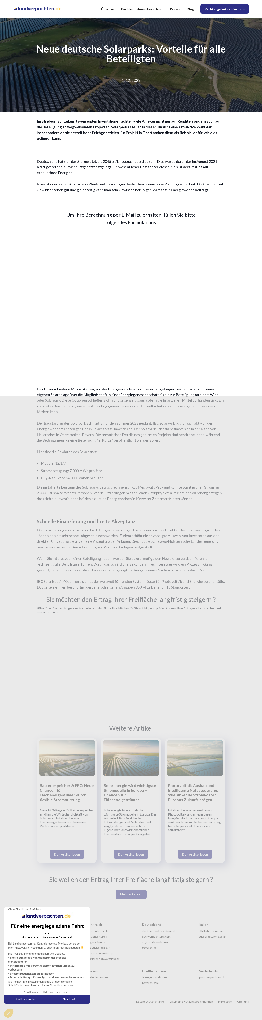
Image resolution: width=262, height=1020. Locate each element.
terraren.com (150, 982)
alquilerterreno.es (97, 977)
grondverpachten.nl (211, 977)
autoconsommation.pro (100, 953)
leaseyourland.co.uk (154, 977)
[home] (39, 9)
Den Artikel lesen (67, 854)
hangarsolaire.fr (95, 942)
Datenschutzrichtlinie (150, 1001)
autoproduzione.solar (212, 936)
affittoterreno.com (211, 931)
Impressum (225, 1001)
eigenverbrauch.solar (155, 942)
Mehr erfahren (131, 894)
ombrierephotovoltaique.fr (102, 958)
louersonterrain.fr (97, 931)
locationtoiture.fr (96, 936)
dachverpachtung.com (156, 936)
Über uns (108, 9)
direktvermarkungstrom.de (159, 931)
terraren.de (149, 947)
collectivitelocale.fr (98, 947)
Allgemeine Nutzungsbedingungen (191, 1001)
